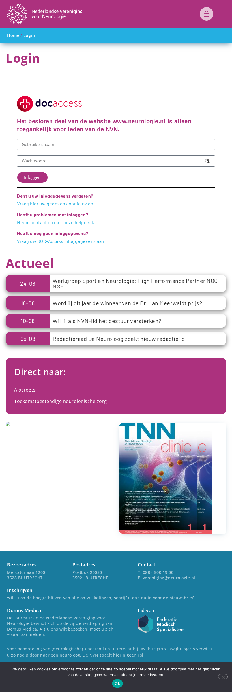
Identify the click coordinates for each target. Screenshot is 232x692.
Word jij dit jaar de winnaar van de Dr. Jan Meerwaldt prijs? (127, 303)
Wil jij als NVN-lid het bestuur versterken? (107, 320)
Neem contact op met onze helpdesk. (56, 222)
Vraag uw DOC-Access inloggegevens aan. (61, 241)
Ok (117, 683)
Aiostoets (25, 390)
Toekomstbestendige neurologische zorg (60, 401)
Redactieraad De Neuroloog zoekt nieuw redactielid (119, 338)
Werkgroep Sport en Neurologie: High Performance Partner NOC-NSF (136, 283)
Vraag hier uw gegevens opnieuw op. (55, 203)
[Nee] (223, 676)
